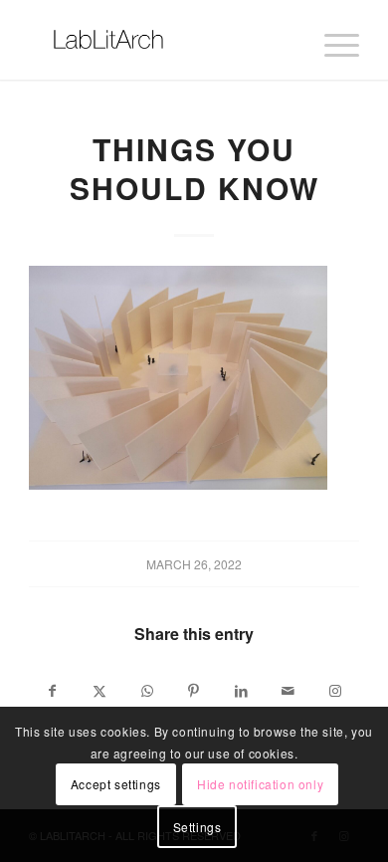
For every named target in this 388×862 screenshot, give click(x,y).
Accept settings (116, 783)
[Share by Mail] (288, 691)
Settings (197, 826)
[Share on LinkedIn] (241, 691)
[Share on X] (100, 691)
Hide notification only (260, 783)
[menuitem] (331, 40)
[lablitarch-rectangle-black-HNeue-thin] (160, 40)
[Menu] (331, 40)
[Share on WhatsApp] (146, 691)
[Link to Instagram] (334, 691)
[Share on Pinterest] (193, 691)
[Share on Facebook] (52, 691)
